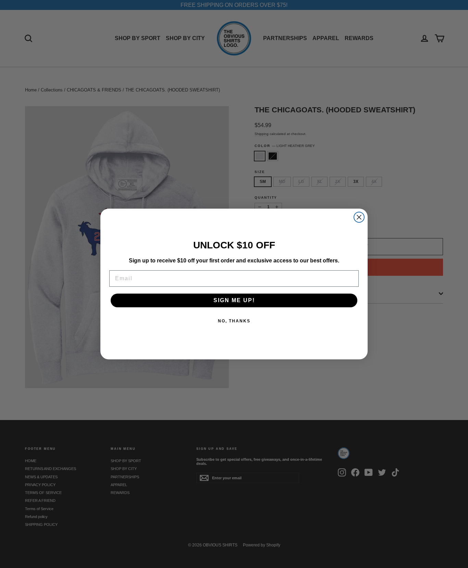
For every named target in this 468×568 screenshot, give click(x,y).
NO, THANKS (234, 321)
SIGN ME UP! (234, 300)
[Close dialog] (359, 217)
